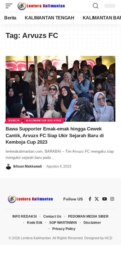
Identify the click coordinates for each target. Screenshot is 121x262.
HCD (108, 238)
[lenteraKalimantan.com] (40, 6)
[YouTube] (104, 199)
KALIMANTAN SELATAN (43, 120)
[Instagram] (112, 199)
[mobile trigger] (10, 6)
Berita (14, 120)
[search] (95, 5)
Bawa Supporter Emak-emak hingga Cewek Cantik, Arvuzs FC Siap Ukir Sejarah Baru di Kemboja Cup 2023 (55, 135)
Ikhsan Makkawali (27, 166)
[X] (96, 199)
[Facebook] (90, 199)
